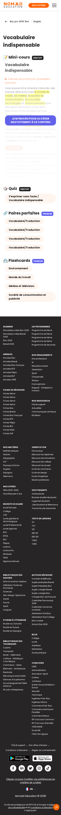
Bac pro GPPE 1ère (19, 21)
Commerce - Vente (12, 665)
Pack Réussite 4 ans (12, 493)
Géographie (9, 458)
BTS (5, 532)
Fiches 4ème (9, 400)
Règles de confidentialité (43, 750)
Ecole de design (39, 472)
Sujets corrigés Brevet (42, 589)
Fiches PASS (8, 429)
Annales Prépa (10, 372)
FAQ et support (38, 404)
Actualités (36, 408)
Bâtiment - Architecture (14, 668)
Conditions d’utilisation (42, 807)
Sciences (7, 591)
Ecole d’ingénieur (40, 476)
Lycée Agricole (10, 528)
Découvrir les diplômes (42, 454)
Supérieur (36, 645)
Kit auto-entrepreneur (13, 689)
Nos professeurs (39, 358)
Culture (35, 677)
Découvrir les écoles (41, 465)
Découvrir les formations (43, 458)
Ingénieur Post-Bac (41, 698)
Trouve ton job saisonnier (44, 508)
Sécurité (35, 691)
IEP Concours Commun (43, 719)
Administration (39, 670)
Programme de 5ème (42, 334)
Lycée (34, 641)
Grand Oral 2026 (40, 624)
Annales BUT (9, 376)
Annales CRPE (9, 379)
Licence (6, 546)
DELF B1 (35, 533)
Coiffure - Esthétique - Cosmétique (13, 660)
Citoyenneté (37, 376)
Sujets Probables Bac (42, 586)
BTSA (5, 536)
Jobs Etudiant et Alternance (45, 504)
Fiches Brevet (9, 411)
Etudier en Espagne (12, 631)
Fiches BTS (8, 419)
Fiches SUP (8, 433)
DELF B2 (35, 536)
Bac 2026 (7, 340)
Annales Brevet (10, 361)
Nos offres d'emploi (38, 745)
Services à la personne (14, 679)
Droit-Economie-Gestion (14, 581)
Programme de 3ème (42, 341)
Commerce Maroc (40, 715)
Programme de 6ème (42, 330)
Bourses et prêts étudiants (44, 497)
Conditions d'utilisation (17, 750)
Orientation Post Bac (41, 613)
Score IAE (36, 730)
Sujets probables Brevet (43, 582)
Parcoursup (37, 450)
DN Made (7, 554)
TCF (33, 525)
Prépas (6, 543)
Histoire (6, 454)
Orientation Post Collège (43, 617)
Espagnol (7, 472)
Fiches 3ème (9, 404)
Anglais (37, 21)
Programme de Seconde (43, 344)
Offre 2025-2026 (10, 490)
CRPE (34, 666)
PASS (5, 557)
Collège (6, 511)
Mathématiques (10, 450)
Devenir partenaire (40, 480)
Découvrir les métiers (41, 461)
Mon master (37, 620)
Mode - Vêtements (12, 655)
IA (32, 362)
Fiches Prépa (9, 422)
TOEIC (34, 540)
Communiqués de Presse (44, 411)
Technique (37, 694)
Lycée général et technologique (10, 520)
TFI (33, 522)
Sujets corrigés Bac (41, 593)
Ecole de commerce (41, 469)
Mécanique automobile (14, 676)
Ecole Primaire (9, 507)
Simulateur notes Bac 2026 (16, 330)
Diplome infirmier (11, 561)
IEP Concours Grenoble (42, 723)
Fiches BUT (8, 426)
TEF (33, 529)
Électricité (7, 672)
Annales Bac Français (13, 365)
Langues (7, 609)
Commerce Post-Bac (42, 705)
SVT (5, 461)
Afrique (35, 380)
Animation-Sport (40, 673)
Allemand (8, 476)
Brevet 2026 (8, 344)
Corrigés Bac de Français (44, 596)
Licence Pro (8, 550)
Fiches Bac (8, 408)
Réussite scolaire (40, 366)
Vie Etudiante (38, 493)
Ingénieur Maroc (39, 702)
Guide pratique (39, 652)
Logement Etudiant (41, 501)
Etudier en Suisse (11, 627)
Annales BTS (9, 368)
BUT (5, 539)
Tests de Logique (40, 734)
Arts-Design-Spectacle (14, 595)
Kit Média (36, 415)
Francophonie (38, 384)
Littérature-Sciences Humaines (12, 586)
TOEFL (34, 544)
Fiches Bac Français (13, 415)
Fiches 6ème (9, 393)
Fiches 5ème (9, 397)
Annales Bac (9, 358)
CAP (5, 515)
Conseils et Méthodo (41, 578)
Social (6, 602)
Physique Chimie (11, 465)
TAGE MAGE (37, 726)
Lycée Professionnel (12, 525)
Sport (34, 373)
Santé (6, 599)
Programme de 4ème (42, 337)
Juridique (36, 681)
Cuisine (6, 647)
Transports (8, 651)
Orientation (37, 369)
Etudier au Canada (12, 623)
